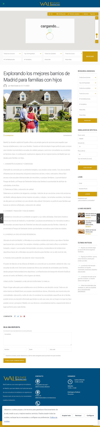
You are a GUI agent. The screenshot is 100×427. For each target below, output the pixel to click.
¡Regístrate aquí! (82, 198)
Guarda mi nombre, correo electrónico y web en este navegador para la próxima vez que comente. (33, 355)
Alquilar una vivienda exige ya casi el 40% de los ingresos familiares (87, 250)
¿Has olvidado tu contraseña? (86, 200)
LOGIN (87, 194)
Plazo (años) (81, 150)
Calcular (87, 167)
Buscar (87, 120)
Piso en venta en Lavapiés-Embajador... (90, 222)
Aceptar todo (66, 415)
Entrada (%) (81, 143)
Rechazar (78, 415)
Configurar (90, 415)
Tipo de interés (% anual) (85, 158)
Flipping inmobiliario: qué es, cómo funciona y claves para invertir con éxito (87, 259)
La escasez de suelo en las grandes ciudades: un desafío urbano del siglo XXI (87, 278)
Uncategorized (9, 135)
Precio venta (81, 135)
